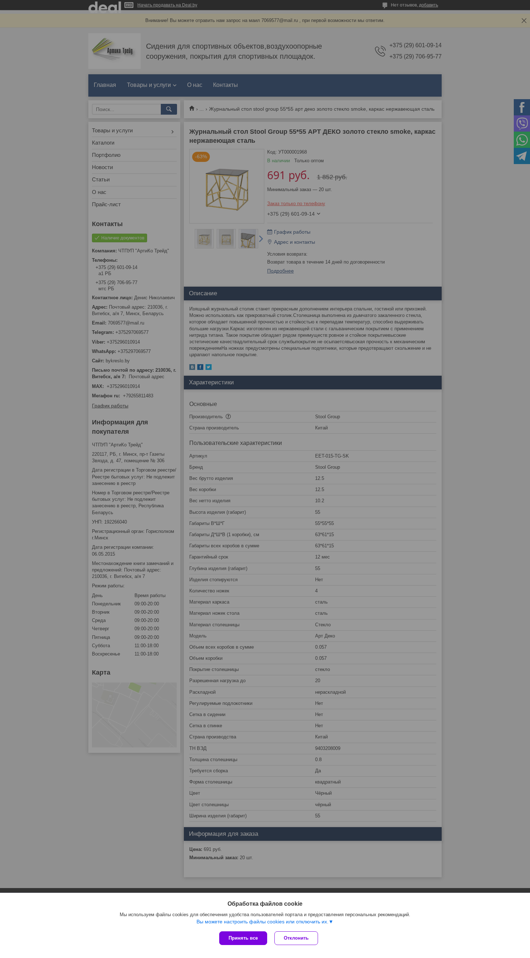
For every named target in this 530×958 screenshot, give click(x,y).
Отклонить (296, 938)
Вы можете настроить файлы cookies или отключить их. (262, 921)
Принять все (243, 938)
